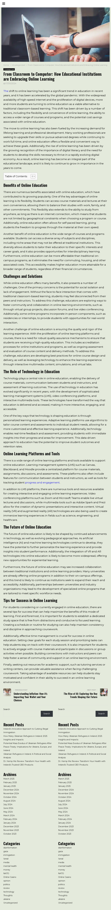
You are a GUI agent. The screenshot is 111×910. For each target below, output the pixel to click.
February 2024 (10, 819)
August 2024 (9, 801)
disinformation (10, 847)
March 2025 (8, 779)
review (6, 888)
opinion (6, 881)
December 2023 (11, 826)
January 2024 (9, 823)
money (6, 870)
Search (6, 709)
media (6, 862)
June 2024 (8, 808)
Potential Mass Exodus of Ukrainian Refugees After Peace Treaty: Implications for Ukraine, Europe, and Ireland (27, 747)
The (5, 91)
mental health (10, 866)
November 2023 (11, 830)
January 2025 (9, 786)
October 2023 (9, 834)
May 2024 (8, 812)
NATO (6, 873)
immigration (9, 855)
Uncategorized (9, 69)
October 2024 (10, 797)
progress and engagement (42, 482)
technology (8, 892)
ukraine (6, 899)
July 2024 (7, 804)
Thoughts (7, 895)
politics (6, 884)
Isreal (5, 859)
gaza (5, 851)
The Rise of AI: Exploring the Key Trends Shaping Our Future (80, 695)
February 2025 (10, 782)
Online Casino (9, 877)
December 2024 (11, 790)
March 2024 (9, 815)
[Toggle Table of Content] (32, 176)
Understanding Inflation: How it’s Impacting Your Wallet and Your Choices (30, 697)
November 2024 (11, 793)
